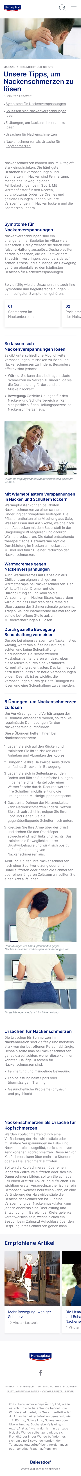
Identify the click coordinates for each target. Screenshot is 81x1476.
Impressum (27, 1386)
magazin (9, 67)
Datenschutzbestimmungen (57, 1386)
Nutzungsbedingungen (23, 1391)
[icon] (40, 1373)
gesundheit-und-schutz (36, 67)
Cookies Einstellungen (58, 1391)
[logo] (12, 8)
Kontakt (10, 1386)
